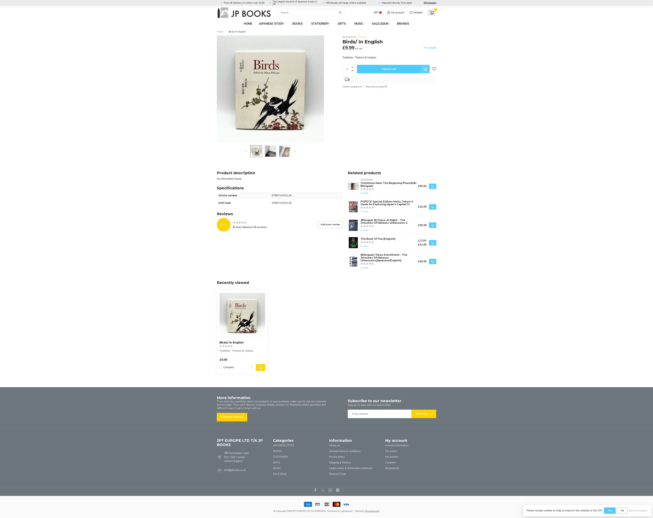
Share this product (375, 86)
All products (392, 468)
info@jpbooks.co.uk (235, 470)
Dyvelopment (372, 511)
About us (334, 445)
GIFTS (342, 24)
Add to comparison (352, 86)
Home (248, 24)
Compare (228, 367)
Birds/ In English (237, 31)
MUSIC (358, 24)
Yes (610, 510)
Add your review (330, 224)
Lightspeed (346, 511)
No (622, 510)
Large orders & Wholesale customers (351, 468)
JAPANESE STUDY (271, 24)
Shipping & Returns (340, 462)
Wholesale (430, 2)
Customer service (232, 417)
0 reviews (362, 37)
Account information (396, 445)
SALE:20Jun (380, 24)
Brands (403, 24)
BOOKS (297, 24)
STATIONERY (320, 24)
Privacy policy (337, 456)
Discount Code (337, 474)
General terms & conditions (345, 451)
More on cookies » (638, 510)
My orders (391, 451)
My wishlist (391, 456)
